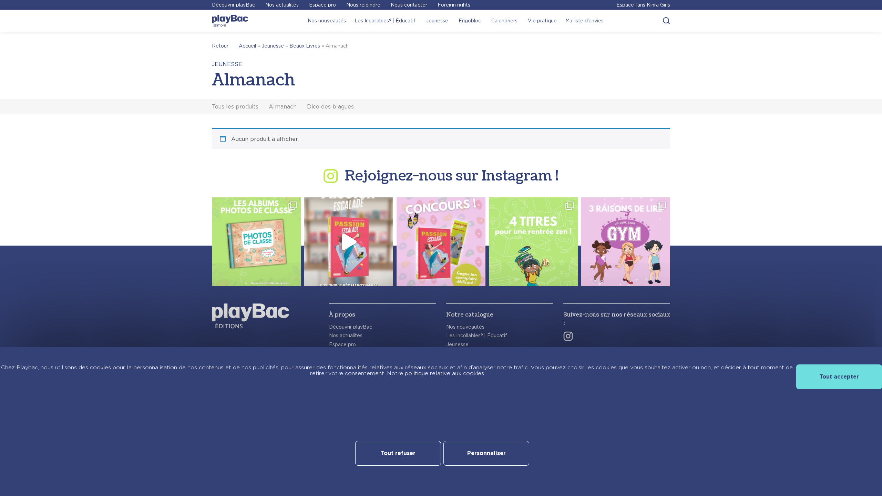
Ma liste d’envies (584, 20)
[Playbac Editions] (230, 21)
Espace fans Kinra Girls (643, 5)
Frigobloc (470, 20)
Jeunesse (437, 20)
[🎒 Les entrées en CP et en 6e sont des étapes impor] (533, 241)
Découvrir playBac (233, 5)
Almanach (283, 106)
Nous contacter (409, 5)
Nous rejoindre (363, 5)
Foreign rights (454, 5)
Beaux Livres (304, 46)
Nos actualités (282, 5)
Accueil (247, 46)
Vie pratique (542, 20)
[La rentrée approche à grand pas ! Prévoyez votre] (256, 241)
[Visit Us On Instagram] (568, 336)
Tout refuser (398, 453)
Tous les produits (235, 106)
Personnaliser (486, 453)
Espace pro (322, 5)
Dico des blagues (330, 106)
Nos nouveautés (327, 20)
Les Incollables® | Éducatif (385, 20)
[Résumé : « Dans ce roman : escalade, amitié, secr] (348, 241)
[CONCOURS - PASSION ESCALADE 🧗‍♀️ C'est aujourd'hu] (441, 241)
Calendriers (504, 20)
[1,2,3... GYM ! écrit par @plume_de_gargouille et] (625, 241)
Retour (220, 46)
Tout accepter (839, 376)
